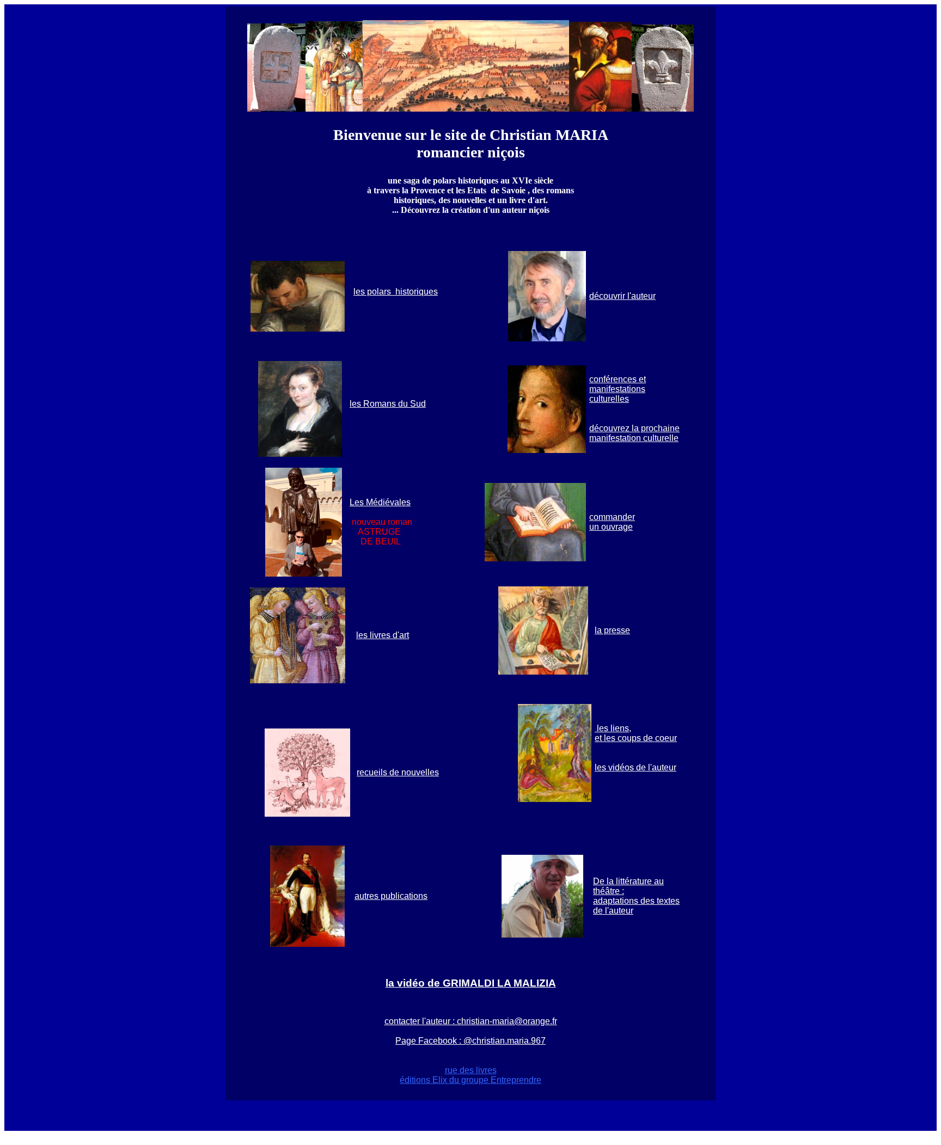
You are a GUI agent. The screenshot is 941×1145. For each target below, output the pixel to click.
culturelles (609, 398)
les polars (373, 291)
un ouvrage (611, 526)
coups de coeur (646, 738)
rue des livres (471, 1070)
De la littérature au (628, 881)
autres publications (391, 896)
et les (605, 738)
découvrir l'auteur (622, 296)
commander (612, 517)
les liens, (613, 728)
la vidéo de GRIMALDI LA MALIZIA (471, 983)
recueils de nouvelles (398, 772)
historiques (415, 291)
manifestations (617, 389)
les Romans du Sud (388, 403)
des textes (659, 900)
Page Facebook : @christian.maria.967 (470, 1040)
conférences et (617, 379)
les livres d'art (382, 635)
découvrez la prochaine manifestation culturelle (634, 433)
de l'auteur (613, 910)
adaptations (615, 900)
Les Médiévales (380, 502)
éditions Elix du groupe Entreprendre (470, 1080)
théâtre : (608, 891)
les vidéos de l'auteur (635, 767)
